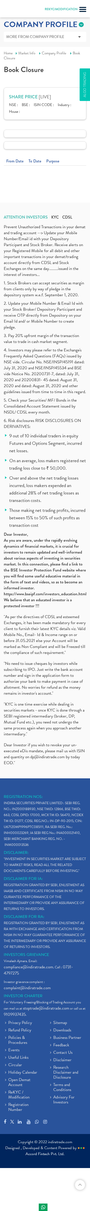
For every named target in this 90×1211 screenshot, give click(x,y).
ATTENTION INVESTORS (26, 217)
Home (8, 53)
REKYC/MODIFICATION (61, 9)
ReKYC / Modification (19, 1095)
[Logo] (16, 9)
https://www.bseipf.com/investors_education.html (45, 594)
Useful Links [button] (18, 1057)
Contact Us (62, 1053)
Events (14, 1050)
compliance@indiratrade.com (28, 967)
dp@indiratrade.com (48, 757)
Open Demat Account (19, 1082)
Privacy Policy (20, 1023)
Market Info (26, 53)
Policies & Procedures (17, 1040)
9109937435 (15, 1014)
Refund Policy (19, 1030)
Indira (43, 1207)
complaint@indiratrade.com (27, 988)
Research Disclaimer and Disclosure (65, 1072)
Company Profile (54, 53)
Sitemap (60, 1023)
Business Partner (67, 1038)
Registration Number (18, 1107)
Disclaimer (62, 1060)
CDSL (67, 217)
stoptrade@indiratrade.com (46, 1008)
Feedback (61, 1045)
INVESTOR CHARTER (23, 996)
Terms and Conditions (62, 1087)
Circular (15, 1065)
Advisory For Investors (63, 1100)
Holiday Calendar (22, 1072)
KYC (55, 217)
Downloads (62, 1030)
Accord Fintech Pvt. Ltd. (45, 1154)
